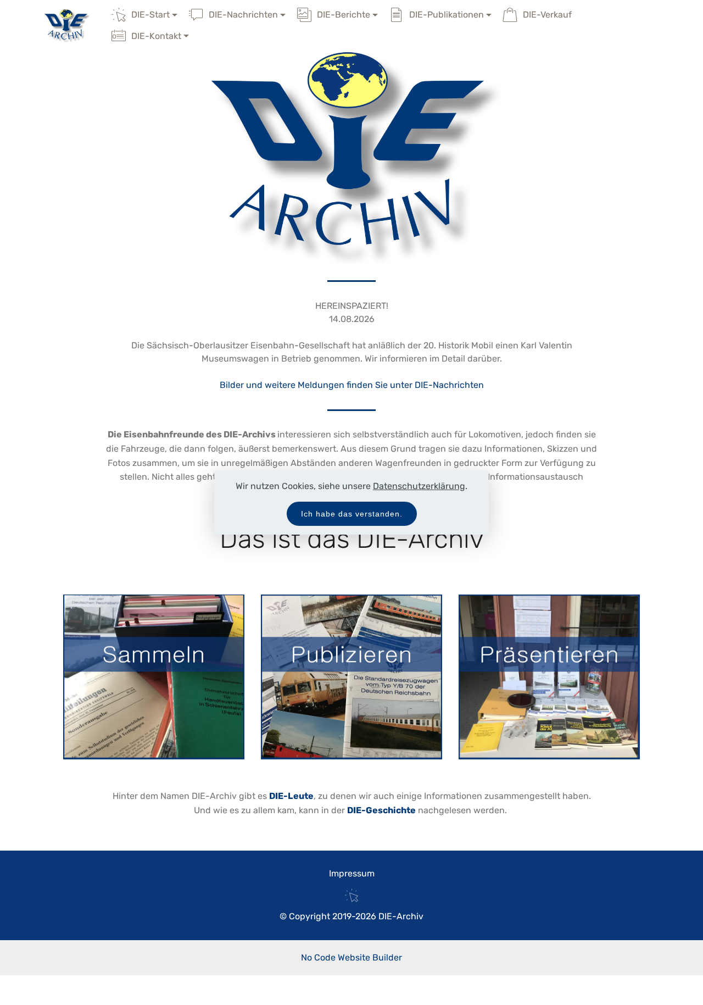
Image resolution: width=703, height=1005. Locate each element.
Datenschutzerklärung (419, 486)
